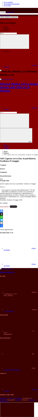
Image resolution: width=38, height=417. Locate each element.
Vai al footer (7, 5)
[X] (19, 214)
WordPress (3, 400)
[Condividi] (19, 225)
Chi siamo (7, 28)
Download (13, 206)
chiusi (30, 141)
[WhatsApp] (19, 217)
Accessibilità (18, 398)
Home (5, 27)
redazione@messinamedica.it (12, 370)
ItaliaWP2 (18, 400)
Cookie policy (10, 12)
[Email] (19, 222)
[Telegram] (19, 220)
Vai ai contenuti (8, 2)
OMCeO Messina (5, 15)
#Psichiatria (7, 176)
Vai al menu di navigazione (11, 4)
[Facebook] (19, 211)
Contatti (6, 30)
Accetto (3, 12)
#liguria (2, 176)
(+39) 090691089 (9, 311)
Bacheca (6, 153)
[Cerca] (14, 41)
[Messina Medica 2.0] (6, 79)
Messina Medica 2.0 (6, 19)
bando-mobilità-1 (4, 206)
